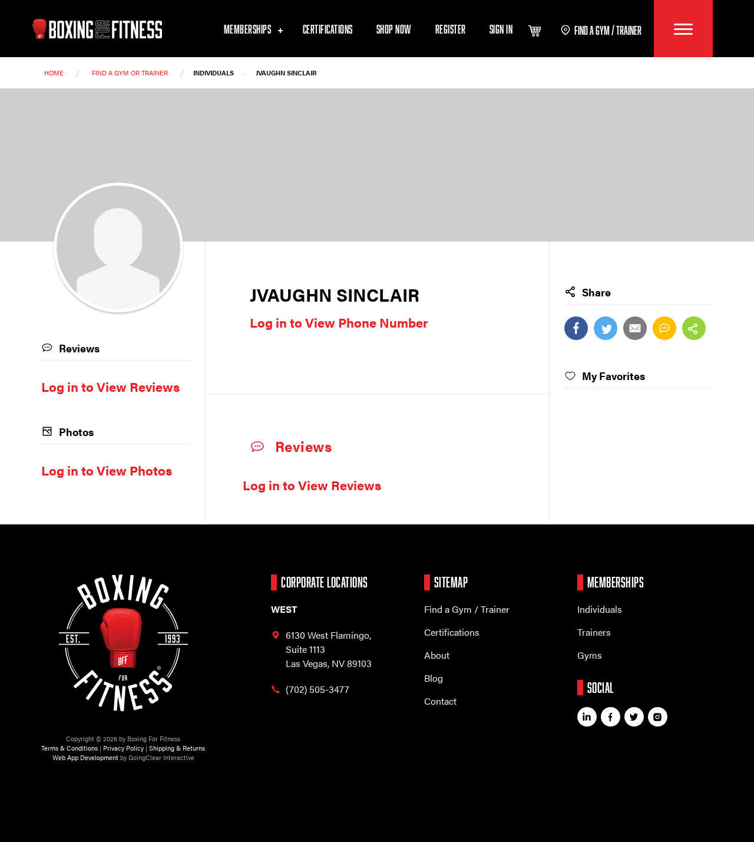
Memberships (248, 28)
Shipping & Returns (177, 748)
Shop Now (394, 28)
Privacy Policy (123, 748)
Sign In (501, 28)
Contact (440, 701)
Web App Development (85, 757)
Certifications (328, 28)
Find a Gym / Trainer (467, 609)
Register (450, 28)
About (436, 655)
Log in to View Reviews (312, 485)
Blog (433, 678)
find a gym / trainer (607, 30)
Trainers (594, 632)
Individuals (599, 609)
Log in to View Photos (106, 470)
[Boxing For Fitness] (97, 29)
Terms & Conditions (69, 748)
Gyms (589, 655)
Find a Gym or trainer (130, 72)
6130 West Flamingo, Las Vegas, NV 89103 (329, 649)
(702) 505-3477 (317, 689)
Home (54, 72)
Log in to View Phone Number (339, 322)
